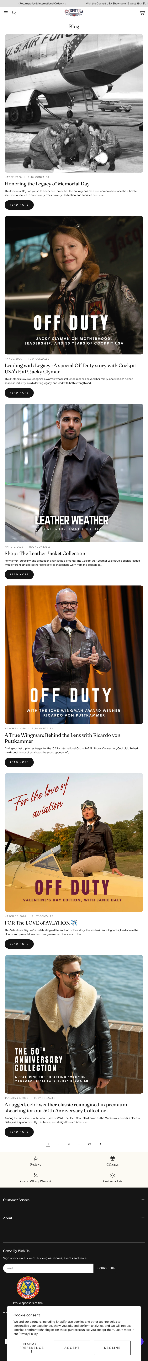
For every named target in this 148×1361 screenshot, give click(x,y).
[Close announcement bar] (144, 3)
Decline (112, 1348)
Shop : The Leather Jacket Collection (45, 553)
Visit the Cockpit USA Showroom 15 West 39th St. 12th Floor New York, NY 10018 (78, 3)
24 (89, 1143)
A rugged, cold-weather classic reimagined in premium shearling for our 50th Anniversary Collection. (66, 1108)
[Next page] (100, 1144)
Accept (72, 1348)
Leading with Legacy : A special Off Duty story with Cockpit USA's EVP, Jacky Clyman (70, 368)
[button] (5, 12)
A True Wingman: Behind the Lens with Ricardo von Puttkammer (62, 738)
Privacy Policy (28, 1334)
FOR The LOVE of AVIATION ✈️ (41, 923)
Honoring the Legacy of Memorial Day (47, 184)
